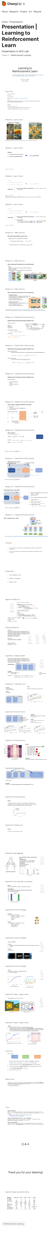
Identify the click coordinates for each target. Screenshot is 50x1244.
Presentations (16, 22)
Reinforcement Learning (21, 55)
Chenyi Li (14, 4)
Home (5, 22)
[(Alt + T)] (24, 4)
